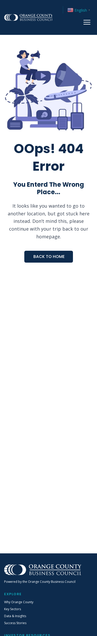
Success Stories (15, 623)
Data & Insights (15, 616)
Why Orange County (18, 602)
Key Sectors (12, 609)
